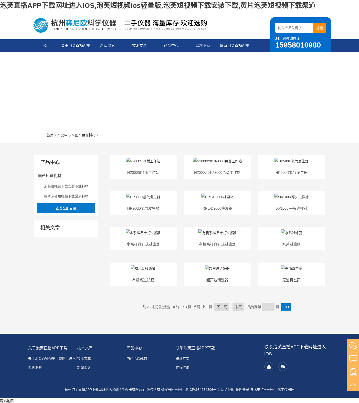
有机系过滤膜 (143, 280)
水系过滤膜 (291, 244)
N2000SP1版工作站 (143, 172)
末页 (238, 307)
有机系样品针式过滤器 (217, 244)
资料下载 (203, 45)
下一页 (222, 307)
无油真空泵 (291, 280)
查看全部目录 (66, 208)
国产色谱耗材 (85, 135)
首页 (44, 45)
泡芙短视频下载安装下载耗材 (66, 186)
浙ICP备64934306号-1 (202, 390)
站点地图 (227, 390)
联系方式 (182, 358)
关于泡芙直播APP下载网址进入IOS (75, 47)
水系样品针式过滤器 (143, 244)
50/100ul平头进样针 (291, 208)
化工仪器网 (286, 390)
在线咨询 (182, 368)
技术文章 (139, 45)
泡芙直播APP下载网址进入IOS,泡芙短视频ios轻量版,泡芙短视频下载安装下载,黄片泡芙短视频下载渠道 (158, 5)
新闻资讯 (107, 45)
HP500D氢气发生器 (291, 172)
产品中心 (171, 45)
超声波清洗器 (217, 280)
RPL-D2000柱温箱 (217, 208)
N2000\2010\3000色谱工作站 (217, 172)
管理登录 (242, 390)
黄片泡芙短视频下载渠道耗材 (66, 196)
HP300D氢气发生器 (143, 208)
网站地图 (7, 401)
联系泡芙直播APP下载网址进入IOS (234, 47)
